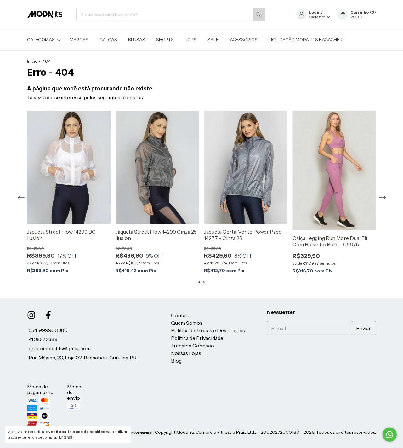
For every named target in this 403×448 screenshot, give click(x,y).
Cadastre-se (319, 17)
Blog (176, 361)
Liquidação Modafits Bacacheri (306, 40)
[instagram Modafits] (31, 315)
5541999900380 (48, 330)
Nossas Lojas (186, 353)
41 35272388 (43, 339)
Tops (190, 40)
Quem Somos (186, 323)
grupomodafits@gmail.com (60, 348)
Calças (108, 40)
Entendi (65, 437)
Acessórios (244, 40)
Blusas (136, 40)
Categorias (41, 40)
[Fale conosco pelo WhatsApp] (390, 435)
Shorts (165, 40)
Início (32, 61)
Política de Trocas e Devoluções (208, 330)
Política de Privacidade (197, 338)
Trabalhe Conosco (192, 345)
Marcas (79, 40)
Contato (180, 315)
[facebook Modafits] (48, 315)
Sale (213, 40)
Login (315, 12)
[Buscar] (259, 14)
